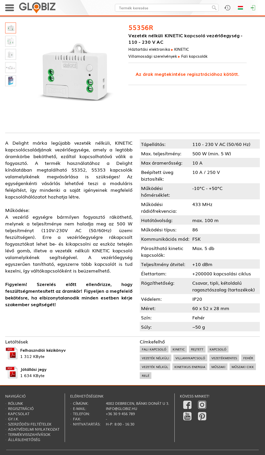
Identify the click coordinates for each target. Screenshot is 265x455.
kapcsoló (218, 349)
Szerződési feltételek (29, 424)
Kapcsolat (19, 413)
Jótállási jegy (33, 369)
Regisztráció (21, 408)
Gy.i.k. (13, 418)
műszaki (218, 366)
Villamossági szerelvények (152, 56)
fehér (248, 358)
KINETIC (181, 49)
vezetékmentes (224, 358)
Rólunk (15, 403)
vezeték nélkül (155, 366)
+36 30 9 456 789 (120, 413)
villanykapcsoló (190, 358)
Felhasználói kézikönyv (43, 350)
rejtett (197, 349)
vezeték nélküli (155, 358)
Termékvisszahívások (29, 434)
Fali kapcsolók (194, 56)
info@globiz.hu (121, 408)
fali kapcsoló (154, 349)
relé (145, 375)
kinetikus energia (189, 366)
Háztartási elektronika (149, 49)
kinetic (179, 349)
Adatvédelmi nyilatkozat (34, 429)
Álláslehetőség (24, 439)
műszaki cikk (243, 366)
